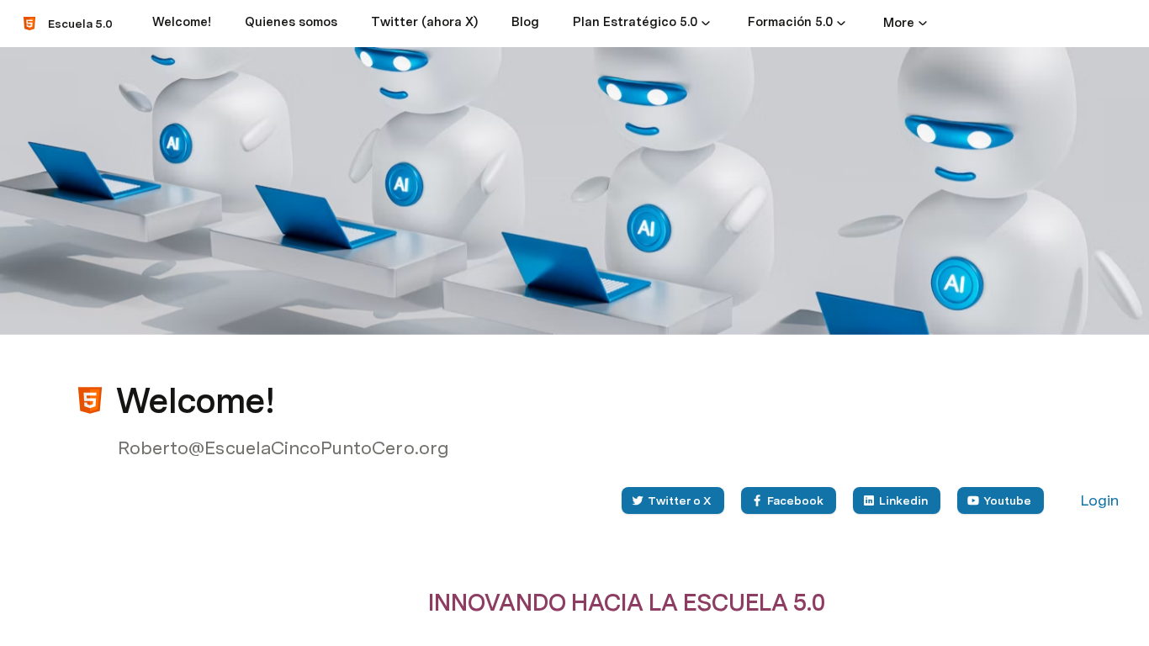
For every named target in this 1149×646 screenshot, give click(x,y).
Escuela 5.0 (80, 23)
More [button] (898, 22)
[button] (705, 22)
